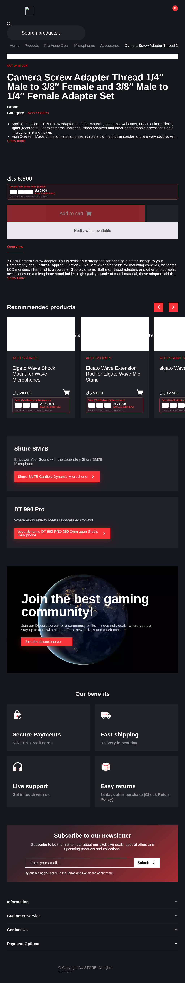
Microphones (84, 46)
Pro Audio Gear (56, 46)
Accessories (110, 46)
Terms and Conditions (81, 873)
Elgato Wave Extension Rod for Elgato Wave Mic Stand (113, 374)
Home (14, 46)
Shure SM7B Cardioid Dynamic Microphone (52, 477)
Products (32, 46)
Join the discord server (43, 642)
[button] (162, 213)
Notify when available (92, 231)
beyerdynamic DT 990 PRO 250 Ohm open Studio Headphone (58, 533)
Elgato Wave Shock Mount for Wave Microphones (33, 374)
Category (15, 113)
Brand (12, 107)
